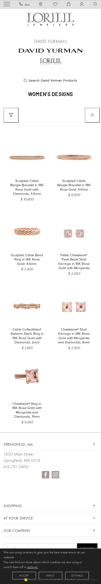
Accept (24, 575)
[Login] (81, 5)
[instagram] (55, 474)
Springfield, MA (18, 444)
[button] (95, 5)
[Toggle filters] (11, 115)
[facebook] (45, 474)
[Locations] (41, 5)
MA (27, 5)
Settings (77, 575)
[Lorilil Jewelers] (50, 18)
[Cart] (68, 5)
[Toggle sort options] (92, 115)
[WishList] (55, 5)
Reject (50, 575)
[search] (50, 80)
